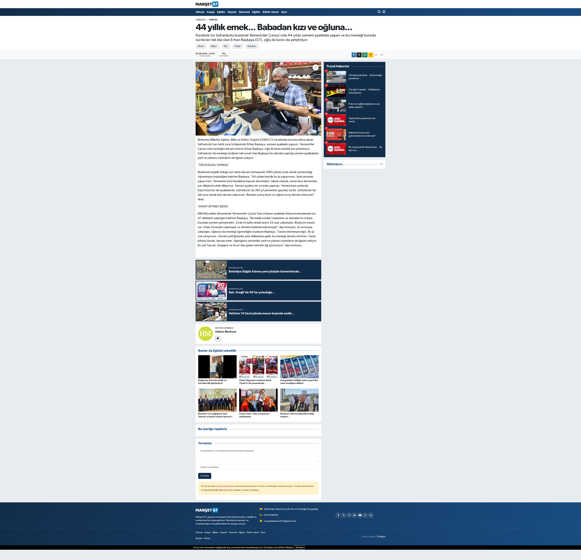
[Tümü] (381, 164)
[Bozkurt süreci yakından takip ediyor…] (299, 400)
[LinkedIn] (354, 515)
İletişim (199, 538)
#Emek (201, 46)
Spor (284, 12)
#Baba (213, 46)
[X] (343, 515)
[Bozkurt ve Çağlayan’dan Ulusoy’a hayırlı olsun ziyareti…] (217, 400)
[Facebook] (338, 515)
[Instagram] (349, 515)
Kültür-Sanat (271, 12)
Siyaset (232, 12)
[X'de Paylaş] (359, 54)
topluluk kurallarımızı (226, 486)
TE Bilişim (381, 536)
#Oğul (237, 46)
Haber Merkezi (225, 331)
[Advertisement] (354, 192)
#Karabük (251, 46)
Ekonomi (244, 12)
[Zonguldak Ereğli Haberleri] (207, 4)
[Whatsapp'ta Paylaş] (365, 54)
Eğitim (221, 12)
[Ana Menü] (383, 12)
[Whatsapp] (365, 515)
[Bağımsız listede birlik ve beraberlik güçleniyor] (217, 366)
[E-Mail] (217, 338)
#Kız (225, 46)
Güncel (200, 12)
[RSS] (370, 515)
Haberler (200, 20)
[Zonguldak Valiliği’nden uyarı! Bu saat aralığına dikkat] (299, 366)
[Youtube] (360, 515)
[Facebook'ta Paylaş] (354, 54)
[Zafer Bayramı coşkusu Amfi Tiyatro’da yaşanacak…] (258, 366)
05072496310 (271, 515)
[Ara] (379, 12)
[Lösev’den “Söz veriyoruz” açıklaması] (258, 400)
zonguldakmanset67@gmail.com (280, 521)
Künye (207, 538)
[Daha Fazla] (370, 54)
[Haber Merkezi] (205, 333)
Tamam (299, 547)
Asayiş (211, 12)
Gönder (204, 476)
